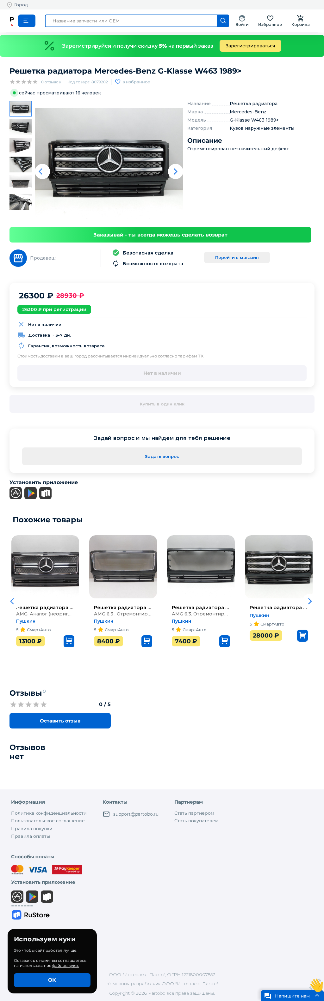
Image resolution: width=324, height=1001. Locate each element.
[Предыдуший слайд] (42, 171)
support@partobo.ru (136, 814)
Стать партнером (194, 813)
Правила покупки (32, 828)
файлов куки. (65, 965)
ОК (52, 980)
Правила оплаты (30, 836)
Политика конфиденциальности (49, 813)
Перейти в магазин (237, 257)
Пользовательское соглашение (48, 821)
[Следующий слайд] (175, 171)
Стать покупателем (196, 821)
